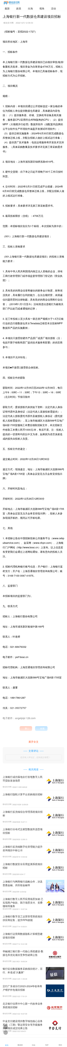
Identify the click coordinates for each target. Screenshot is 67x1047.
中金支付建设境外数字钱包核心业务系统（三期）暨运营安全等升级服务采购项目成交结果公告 (23, 1024)
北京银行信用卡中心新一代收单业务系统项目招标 (23, 1005)
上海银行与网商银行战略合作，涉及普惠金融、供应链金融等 (23, 883)
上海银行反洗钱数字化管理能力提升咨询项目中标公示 (23, 848)
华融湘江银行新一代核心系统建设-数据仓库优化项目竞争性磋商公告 (23, 953)
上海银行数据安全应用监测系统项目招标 (23, 865)
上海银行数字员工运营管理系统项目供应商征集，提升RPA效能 (23, 918)
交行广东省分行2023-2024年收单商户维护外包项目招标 (22, 987)
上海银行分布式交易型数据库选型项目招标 (23, 830)
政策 (18, 8)
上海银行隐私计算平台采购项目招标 (23, 794)
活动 (53, 8)
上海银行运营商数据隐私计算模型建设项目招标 (23, 935)
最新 (7, 8)
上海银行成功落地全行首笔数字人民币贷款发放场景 (23, 778)
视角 (41, 8)
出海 (30, 8)
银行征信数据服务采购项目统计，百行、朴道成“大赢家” (23, 970)
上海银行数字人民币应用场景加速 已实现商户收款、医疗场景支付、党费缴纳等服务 (23, 902)
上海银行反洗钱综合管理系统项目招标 (23, 813)
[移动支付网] (11, 3)
